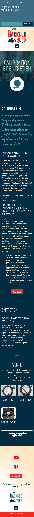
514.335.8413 (6, 2)
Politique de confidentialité (17, 514)
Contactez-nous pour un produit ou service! (16, 485)
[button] (17, 46)
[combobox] (11, 24)
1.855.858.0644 (18, 2)
